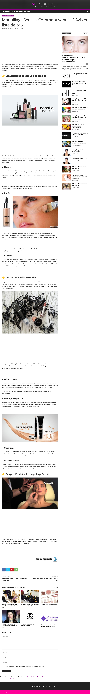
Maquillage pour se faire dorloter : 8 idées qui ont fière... (79, 100)
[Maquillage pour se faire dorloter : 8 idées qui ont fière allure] (66, 101)
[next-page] (57, 587)
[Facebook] (4, 569)
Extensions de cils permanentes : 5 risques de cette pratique (79, 176)
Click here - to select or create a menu (16, 11)
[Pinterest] (12, 569)
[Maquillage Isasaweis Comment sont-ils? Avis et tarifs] (11, 616)
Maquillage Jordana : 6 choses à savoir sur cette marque (48, 626)
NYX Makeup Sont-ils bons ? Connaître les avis (80, 74)
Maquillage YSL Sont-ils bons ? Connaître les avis (30, 605)
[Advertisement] (30, 43)
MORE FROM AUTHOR (20, 587)
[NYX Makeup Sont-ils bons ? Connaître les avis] (66, 75)
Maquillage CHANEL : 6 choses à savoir (28, 624)
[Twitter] (8, 569)
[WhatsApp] (16, 569)
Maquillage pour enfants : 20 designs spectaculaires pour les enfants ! (80, 117)
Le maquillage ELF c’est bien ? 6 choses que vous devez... (79, 91)
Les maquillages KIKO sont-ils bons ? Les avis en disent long (79, 83)
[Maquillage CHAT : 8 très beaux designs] (66, 152)
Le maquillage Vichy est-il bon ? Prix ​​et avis (45, 579)
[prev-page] (55, 587)
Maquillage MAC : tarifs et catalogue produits (80, 133)
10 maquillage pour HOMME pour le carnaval (79, 142)
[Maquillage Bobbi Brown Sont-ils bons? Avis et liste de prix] (11, 596)
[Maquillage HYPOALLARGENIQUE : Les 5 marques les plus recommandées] (75, 44)
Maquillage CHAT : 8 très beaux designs (79, 150)
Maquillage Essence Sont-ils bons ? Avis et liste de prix (49, 605)
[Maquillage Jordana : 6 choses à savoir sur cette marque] (49, 617)
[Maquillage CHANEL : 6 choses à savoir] (30, 616)
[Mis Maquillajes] (45, 4)
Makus (5, 28)
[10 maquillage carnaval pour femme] (66, 169)
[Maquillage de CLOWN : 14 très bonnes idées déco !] (66, 110)
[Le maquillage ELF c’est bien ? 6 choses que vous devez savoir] (66, 92)
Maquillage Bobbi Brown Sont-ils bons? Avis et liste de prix (10, 606)
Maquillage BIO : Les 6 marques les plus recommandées (78, 126)
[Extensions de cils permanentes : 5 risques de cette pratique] (66, 177)
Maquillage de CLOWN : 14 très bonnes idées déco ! (80, 108)
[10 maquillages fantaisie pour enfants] (66, 186)
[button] (87, 11)
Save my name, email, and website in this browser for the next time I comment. (24, 666)
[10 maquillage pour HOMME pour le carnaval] (66, 144)
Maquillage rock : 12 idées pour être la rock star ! (14, 579)
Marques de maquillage (8, 15)
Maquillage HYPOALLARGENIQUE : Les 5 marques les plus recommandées (73, 58)
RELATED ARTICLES (7, 587)
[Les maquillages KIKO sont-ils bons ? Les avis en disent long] (66, 84)
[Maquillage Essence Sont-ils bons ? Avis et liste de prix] (49, 596)
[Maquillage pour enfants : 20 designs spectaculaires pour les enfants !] (66, 118)
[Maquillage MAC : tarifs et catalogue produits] (66, 135)
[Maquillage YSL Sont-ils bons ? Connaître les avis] (30, 596)
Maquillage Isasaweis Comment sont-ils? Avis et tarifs (9, 625)
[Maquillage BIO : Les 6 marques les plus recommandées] (66, 127)
